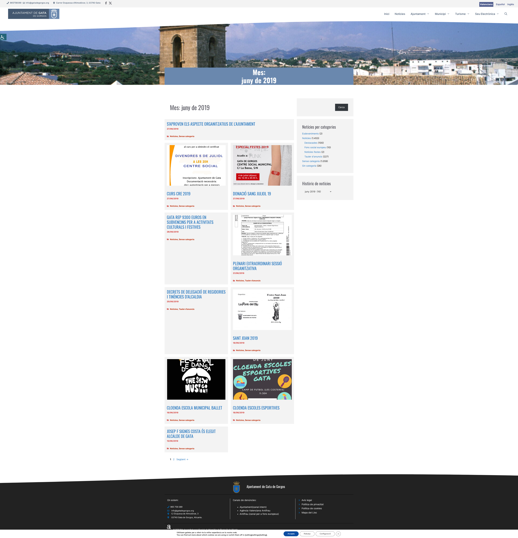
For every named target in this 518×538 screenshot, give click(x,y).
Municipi (440, 14)
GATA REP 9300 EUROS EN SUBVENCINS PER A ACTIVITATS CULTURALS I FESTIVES (190, 222)
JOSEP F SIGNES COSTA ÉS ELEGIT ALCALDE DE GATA (191, 433)
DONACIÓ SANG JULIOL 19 (252, 194)
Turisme (460, 14)
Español (500, 4)
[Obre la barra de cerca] (506, 14)
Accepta (291, 533)
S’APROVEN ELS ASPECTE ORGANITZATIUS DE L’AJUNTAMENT (211, 124)
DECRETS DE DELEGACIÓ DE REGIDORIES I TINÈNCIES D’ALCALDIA (196, 294)
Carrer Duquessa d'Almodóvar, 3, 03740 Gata (78, 2)
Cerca (341, 107)
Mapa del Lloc (309, 512)
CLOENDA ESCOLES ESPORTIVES (256, 408)
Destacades (310, 142)
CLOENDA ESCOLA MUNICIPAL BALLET (194, 408)
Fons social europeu (315, 147)
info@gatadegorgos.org (37, 2)
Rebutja (307, 533)
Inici (386, 14)
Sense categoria (186, 136)
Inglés (510, 4)
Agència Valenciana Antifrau (255, 510)
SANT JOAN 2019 (245, 338)
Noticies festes (312, 152)
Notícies (400, 14)
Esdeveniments (310, 133)
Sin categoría (309, 165)
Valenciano (486, 4)
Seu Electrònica (485, 14)
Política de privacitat (313, 504)
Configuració (325, 533)
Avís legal (307, 500)
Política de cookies (312, 508)
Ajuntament (418, 14)
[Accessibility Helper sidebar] (3, 37)
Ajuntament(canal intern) (253, 507)
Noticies (174, 136)
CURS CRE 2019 (178, 194)
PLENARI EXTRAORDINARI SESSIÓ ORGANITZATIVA (257, 265)
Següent (182, 459)
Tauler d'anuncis (252, 280)
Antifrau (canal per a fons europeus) (259, 514)
